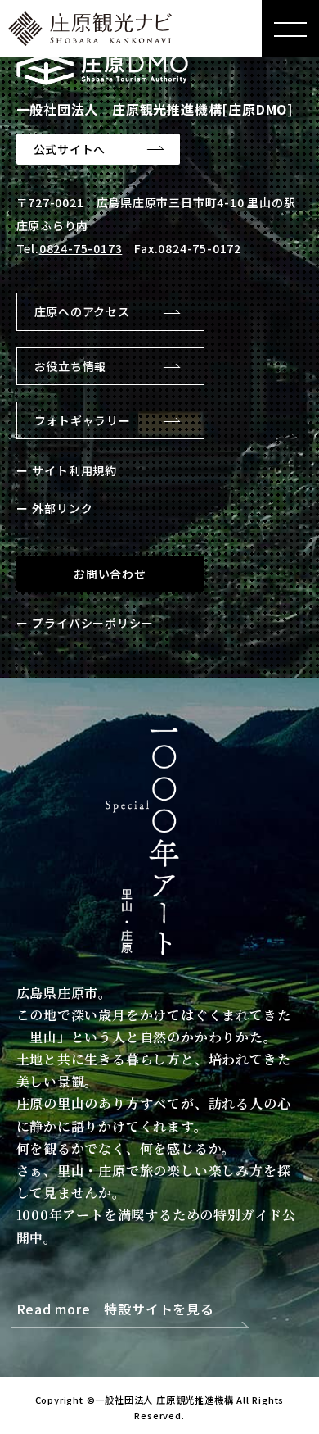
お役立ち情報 (70, 366)
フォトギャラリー (82, 420)
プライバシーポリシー (92, 622)
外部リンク (62, 508)
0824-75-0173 (81, 248)
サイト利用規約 (74, 470)
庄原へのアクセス (82, 311)
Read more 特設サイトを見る (115, 1309)
